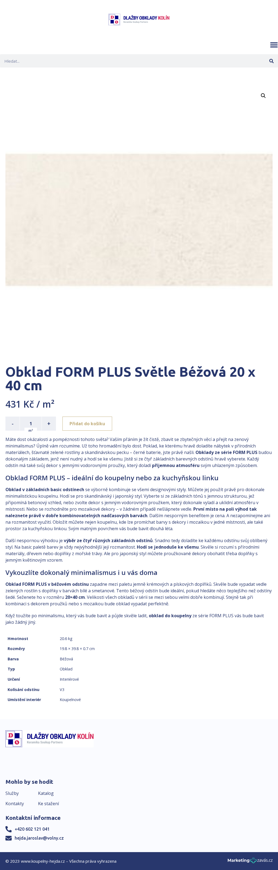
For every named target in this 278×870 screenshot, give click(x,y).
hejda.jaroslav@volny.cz (39, 838)
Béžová (66, 658)
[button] (274, 45)
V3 (62, 689)
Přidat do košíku (87, 424)
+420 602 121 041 (32, 829)
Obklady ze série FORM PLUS (226, 452)
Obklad (66, 668)
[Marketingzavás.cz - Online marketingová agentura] (250, 862)
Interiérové (69, 679)
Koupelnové (70, 699)
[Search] (271, 61)
